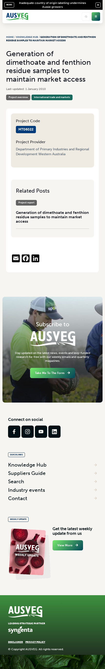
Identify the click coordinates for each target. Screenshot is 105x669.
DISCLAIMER (15, 642)
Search (16, 481)
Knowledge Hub (27, 37)
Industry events (26, 490)
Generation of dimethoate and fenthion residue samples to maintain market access (52, 217)
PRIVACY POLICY (35, 642)
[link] (14, 432)
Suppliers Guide (27, 473)
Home (10, 37)
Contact (17, 498)
